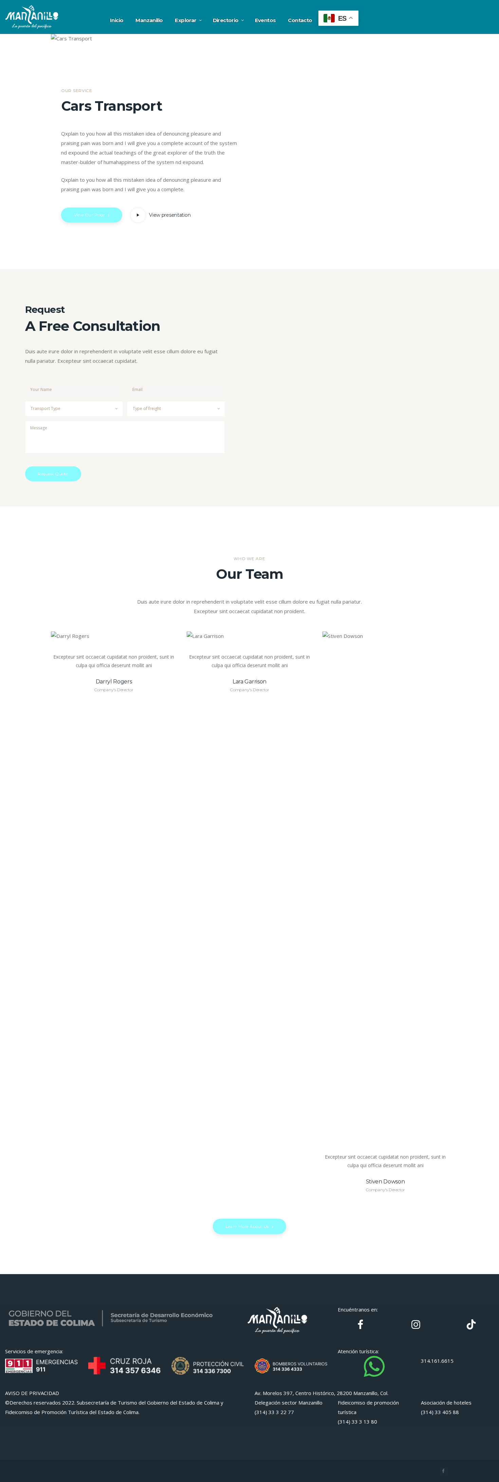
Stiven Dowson (385, 1181)
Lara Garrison (249, 681)
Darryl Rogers (114, 681)
